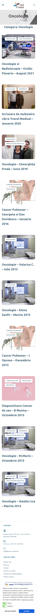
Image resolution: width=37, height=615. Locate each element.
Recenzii (6, 565)
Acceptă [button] (26, 611)
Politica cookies (8, 577)
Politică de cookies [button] (27, 600)
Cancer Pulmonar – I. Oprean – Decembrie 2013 (16, 360)
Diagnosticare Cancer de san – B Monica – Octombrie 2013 (17, 410)
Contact (6, 568)
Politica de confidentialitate (12, 574)
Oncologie (10, 39)
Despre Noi (7, 562)
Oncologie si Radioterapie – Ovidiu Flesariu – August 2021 (18, 68)
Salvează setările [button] (10, 611)
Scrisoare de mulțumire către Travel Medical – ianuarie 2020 (18, 118)
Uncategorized (25, 39)
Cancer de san (12, 381)
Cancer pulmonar (13, 185)
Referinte (23, 89)
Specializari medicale (15, 144)
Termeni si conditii (9, 571)
